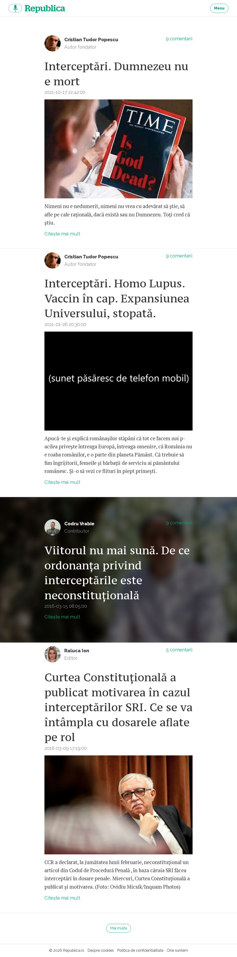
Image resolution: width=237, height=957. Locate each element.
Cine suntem (177, 950)
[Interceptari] (118, 381)
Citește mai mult (62, 234)
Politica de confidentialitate (140, 950)
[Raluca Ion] (52, 654)
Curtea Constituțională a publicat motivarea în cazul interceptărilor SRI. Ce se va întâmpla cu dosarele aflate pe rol (118, 707)
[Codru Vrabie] (52, 527)
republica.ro (37, 8)
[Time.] (118, 148)
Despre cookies (100, 950)
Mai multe (118, 928)
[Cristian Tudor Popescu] (52, 43)
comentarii (179, 38)
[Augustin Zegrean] (118, 804)
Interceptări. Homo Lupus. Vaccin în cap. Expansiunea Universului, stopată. (116, 298)
